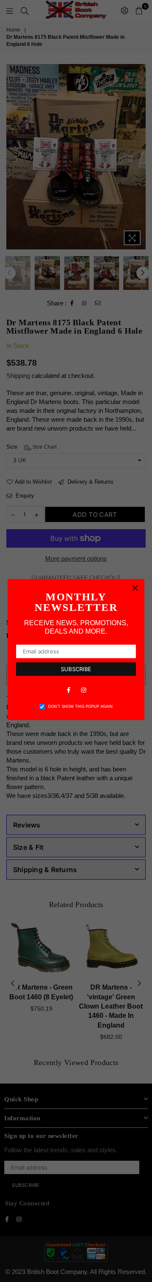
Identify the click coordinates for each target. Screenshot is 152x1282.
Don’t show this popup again (80, 706)
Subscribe (76, 669)
